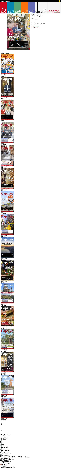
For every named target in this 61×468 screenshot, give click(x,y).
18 (1, 428)
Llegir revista (36, 27)
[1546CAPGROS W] (30, 87)
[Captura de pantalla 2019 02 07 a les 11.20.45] (30, 110)
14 (1, 423)
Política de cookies (4, 447)
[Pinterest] (41, 23)
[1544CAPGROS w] (30, 132)
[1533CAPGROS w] (30, 385)
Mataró (2, 12)
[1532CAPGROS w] (30, 408)
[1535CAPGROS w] (30, 339)
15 (1, 425)
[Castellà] (41, 7)
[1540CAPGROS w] (30, 224)
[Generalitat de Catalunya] (30, 437)
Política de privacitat (4, 450)
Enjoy (23, 12)
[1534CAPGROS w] (30, 362)
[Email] (44, 23)
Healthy (16, 12)
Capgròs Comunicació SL (5, 1)
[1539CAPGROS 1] (30, 247)
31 (1, 431)
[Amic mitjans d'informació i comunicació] (30, 465)
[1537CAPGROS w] (30, 293)
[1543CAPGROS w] (30, 155)
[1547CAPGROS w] (30, 64)
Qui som (2, 442)
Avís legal (2, 445)
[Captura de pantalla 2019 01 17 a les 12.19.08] (30, 178)
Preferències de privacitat (5, 453)
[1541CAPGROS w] (30, 201)
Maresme (10, 12)
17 (1, 427)
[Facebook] (32, 23)
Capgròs (53, 11)
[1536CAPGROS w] (30, 316)
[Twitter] (35, 23)
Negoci (30, 12)
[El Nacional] (59, 1)
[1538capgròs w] (30, 270)
